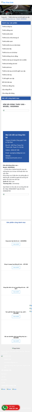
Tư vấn (3, 382)
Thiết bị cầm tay (7, 74)
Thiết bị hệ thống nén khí (9, 63)
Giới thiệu (3, 374)
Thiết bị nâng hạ (7, 26)
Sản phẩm (4, 379)
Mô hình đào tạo (7, 82)
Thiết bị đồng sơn (7, 30)
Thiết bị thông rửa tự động (10, 56)
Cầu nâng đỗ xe (7, 89)
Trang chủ (4, 17)
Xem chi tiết (16, 244)
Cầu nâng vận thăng (8, 93)
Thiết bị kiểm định (7, 34)
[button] (1, 10)
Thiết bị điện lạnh (7, 41)
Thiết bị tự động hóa (8, 86)
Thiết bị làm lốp (6, 49)
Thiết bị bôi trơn (7, 67)
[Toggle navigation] (28, 2)
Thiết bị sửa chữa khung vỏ (10, 37)
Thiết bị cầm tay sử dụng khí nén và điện (14, 60)
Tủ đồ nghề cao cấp (8, 78)
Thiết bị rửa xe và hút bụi (9, 52)
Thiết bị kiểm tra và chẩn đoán (11, 45)
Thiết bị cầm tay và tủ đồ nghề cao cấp (18, 17)
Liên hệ (3, 376)
